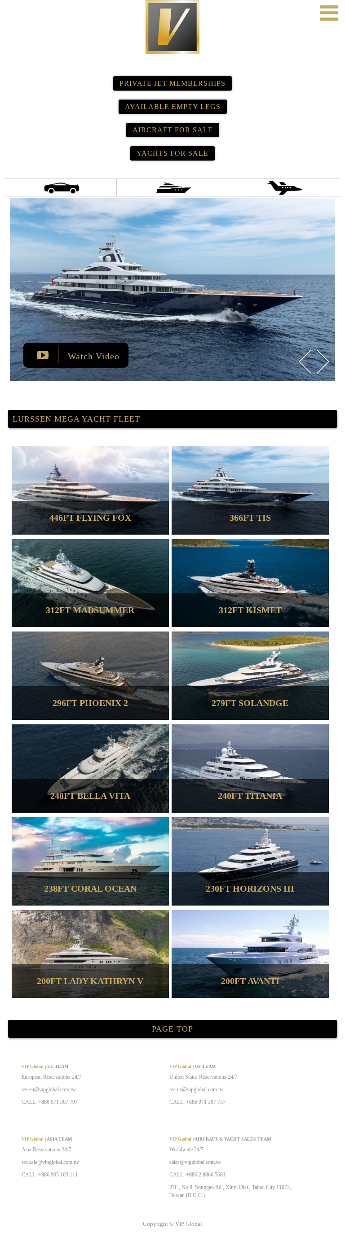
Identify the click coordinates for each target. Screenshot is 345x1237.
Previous (304, 362)
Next (322, 362)
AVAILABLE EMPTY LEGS (173, 106)
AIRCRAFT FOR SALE (173, 130)
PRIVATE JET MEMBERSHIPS (172, 83)
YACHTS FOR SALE (172, 153)
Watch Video (92, 356)
